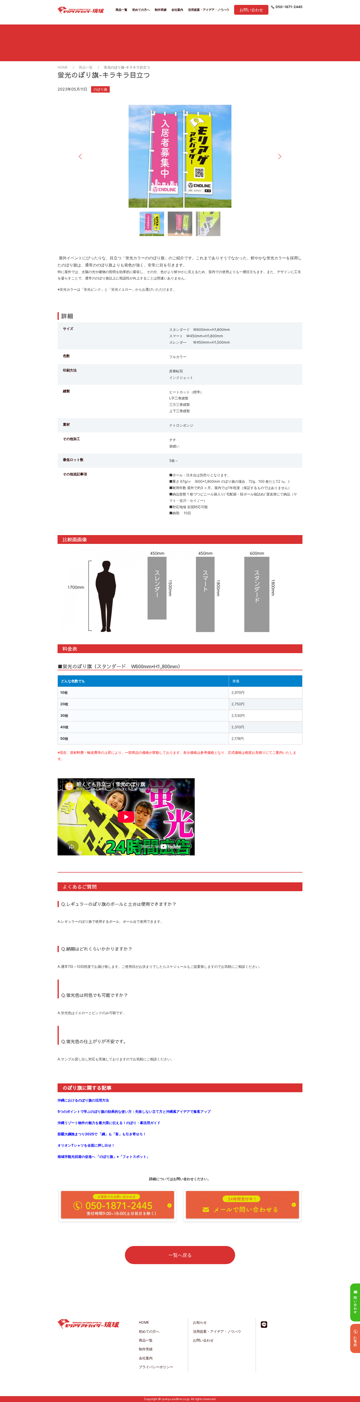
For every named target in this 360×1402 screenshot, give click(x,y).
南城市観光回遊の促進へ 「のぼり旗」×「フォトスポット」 (104, 1156)
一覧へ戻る (180, 1255)
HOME (63, 67)
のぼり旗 (100, 89)
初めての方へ (141, 10)
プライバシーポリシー (156, 1367)
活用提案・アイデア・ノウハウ (208, 10)
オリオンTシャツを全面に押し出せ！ (86, 1145)
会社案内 (177, 10)
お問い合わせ (251, 9)
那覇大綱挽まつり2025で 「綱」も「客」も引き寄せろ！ (102, 1134)
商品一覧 (121, 10)
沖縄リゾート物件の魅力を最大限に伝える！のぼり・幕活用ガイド (109, 1123)
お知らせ (200, 1322)
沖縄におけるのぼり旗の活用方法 (83, 1100)
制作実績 (161, 10)
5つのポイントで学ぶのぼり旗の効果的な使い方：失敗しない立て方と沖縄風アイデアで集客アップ (134, 1111)
